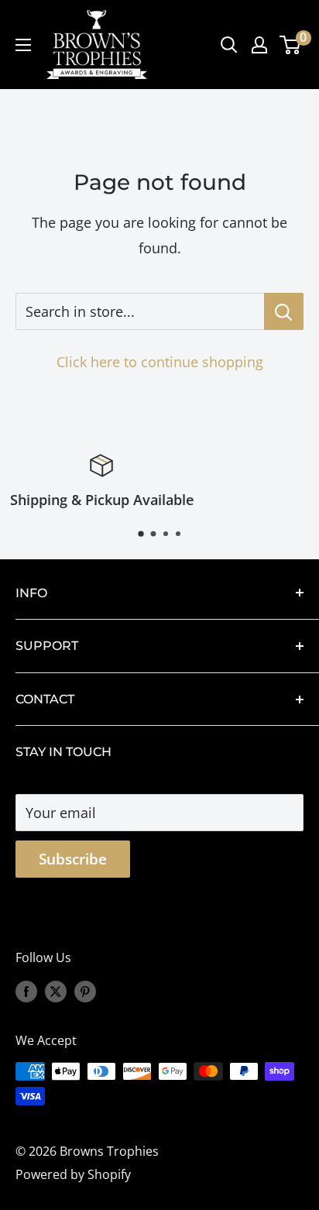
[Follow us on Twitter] (56, 991)
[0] (290, 45)
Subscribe (73, 859)
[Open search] (229, 44)
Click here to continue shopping (160, 361)
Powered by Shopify (73, 1174)
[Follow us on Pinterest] (85, 991)
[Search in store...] (284, 311)
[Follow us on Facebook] (26, 991)
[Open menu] (23, 45)
